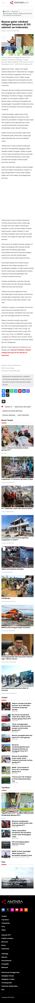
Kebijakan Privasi (7, 976)
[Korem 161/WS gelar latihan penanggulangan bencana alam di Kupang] (17, 676)
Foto (3, 862)
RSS (2, 989)
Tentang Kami (6, 983)
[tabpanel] (17, 877)
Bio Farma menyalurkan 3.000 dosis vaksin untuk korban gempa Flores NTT (21, 717)
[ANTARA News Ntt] (19, 3)
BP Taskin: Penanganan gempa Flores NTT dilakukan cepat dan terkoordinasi (16, 507)
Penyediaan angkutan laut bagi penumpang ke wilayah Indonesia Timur (17, 881)
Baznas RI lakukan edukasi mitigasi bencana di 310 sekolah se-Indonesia (16, 352)
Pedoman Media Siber (9, 986)
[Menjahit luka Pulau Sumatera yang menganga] (17, 586)
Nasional (15, 11)
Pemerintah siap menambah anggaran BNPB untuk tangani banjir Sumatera (16, 626)
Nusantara (5, 949)
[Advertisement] (17, 199)
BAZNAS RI (8, 407)
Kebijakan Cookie (7, 979)
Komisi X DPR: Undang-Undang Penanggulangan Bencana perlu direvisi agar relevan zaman (17, 657)
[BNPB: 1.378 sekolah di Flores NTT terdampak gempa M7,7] (5, 770)
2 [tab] (15, 890)
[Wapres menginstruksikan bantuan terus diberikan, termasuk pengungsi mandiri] (5, 706)
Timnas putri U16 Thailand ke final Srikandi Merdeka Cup (21, 779)
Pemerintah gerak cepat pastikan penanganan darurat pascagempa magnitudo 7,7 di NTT (14, 538)
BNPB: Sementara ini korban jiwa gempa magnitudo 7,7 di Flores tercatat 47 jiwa (17, 478)
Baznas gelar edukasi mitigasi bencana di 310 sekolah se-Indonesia (17, 14)
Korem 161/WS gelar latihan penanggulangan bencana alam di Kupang (14, 688)
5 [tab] (23, 890)
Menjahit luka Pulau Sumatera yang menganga (15, 597)
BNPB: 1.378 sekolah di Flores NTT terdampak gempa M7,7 (20, 769)
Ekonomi (4, 942)
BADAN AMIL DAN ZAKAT (23, 407)
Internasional (6, 960)
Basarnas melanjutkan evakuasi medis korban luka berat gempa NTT (22, 823)
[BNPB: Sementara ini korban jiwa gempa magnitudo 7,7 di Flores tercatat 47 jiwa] (17, 467)
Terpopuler (5, 923)
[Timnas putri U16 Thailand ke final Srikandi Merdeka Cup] (5, 780)
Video (3, 930)
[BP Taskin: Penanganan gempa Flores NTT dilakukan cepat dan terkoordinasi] (17, 496)
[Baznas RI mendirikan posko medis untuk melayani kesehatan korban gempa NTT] (17, 436)
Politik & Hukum (7, 938)
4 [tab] (20, 890)
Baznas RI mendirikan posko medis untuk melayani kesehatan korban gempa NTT (15, 448)
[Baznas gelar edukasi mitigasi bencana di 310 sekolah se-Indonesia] (17, 803)
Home (7, 11)
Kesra (3, 945)
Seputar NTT (6, 935)
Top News (5, 788)
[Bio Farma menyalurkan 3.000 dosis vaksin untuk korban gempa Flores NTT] (5, 717)
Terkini (4, 697)
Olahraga (4, 954)
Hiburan (4, 957)
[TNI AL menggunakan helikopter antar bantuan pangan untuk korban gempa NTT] (5, 727)
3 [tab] (17, 890)
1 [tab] (12, 890)
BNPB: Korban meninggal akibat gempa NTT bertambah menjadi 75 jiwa (22, 853)
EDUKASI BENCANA (9, 415)
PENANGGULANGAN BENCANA (12, 411)
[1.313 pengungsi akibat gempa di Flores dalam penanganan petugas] (17, 557)
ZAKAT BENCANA (23, 415)
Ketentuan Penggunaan (10, 972)
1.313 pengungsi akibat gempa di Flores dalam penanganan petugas (17, 568)
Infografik (5, 964)
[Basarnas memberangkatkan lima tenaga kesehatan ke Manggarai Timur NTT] (5, 748)
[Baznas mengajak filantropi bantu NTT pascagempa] (5, 738)
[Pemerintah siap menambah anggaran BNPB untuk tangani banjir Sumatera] (17, 615)
